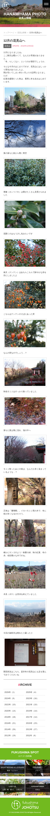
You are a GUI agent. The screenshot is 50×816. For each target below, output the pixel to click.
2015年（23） (32, 723)
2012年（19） (10, 735)
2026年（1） (10, 692)
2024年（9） (10, 698)
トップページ (8, 33)
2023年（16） (32, 698)
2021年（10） (32, 704)
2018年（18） (10, 717)
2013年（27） (32, 729)
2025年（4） (31, 692)
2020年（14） (10, 711)
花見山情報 (21, 33)
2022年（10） (10, 704)
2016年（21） (10, 723)
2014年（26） (10, 729)
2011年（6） (31, 735)
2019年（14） (32, 711)
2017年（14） (32, 717)
